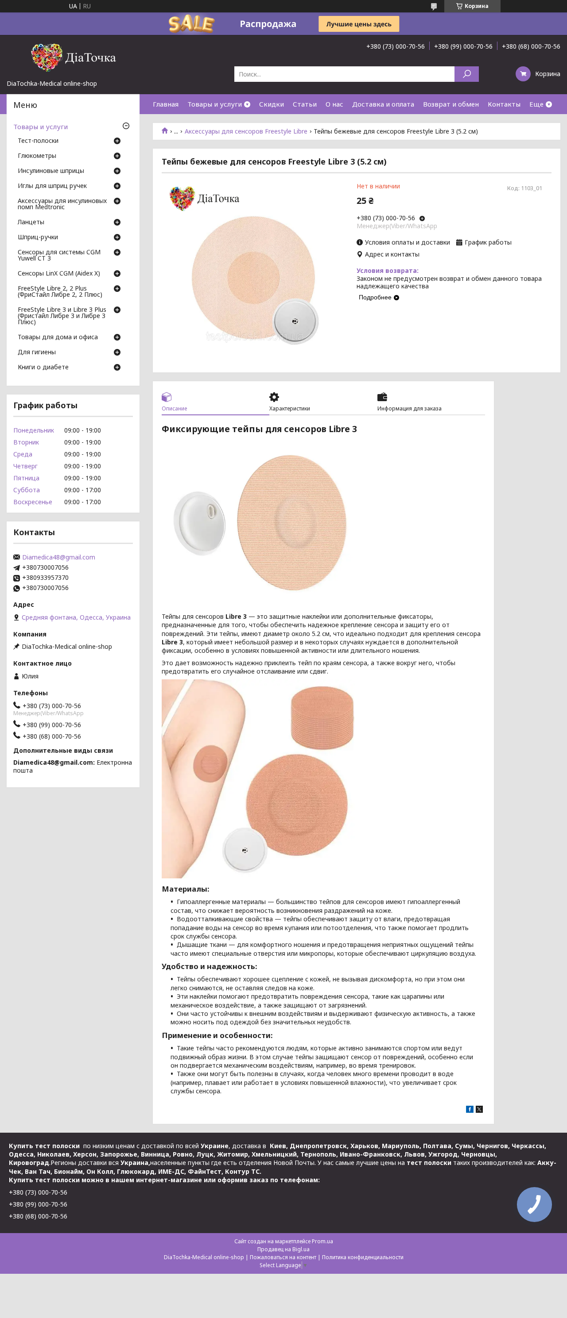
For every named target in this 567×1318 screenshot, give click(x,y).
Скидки (271, 104)
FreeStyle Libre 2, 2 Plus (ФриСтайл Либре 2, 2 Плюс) (60, 292)
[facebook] (470, 1110)
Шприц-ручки (38, 237)
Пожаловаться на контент (283, 1257)
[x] (479, 1110)
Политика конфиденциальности (363, 1257)
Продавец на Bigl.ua (283, 1249)
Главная (166, 104)
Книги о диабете (43, 367)
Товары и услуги (214, 104)
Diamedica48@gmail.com (58, 557)
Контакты (504, 104)
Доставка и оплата (383, 104)
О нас (334, 104)
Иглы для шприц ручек (52, 186)
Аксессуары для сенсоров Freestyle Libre (246, 131)
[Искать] (466, 74)
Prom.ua (322, 1241)
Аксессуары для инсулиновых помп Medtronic (62, 204)
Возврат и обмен (451, 104)
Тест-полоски (38, 141)
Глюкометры (37, 156)
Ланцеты (31, 222)
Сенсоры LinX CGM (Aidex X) (59, 273)
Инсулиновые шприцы (51, 171)
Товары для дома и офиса (58, 337)
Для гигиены (37, 352)
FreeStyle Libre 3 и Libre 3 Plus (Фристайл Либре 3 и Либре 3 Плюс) (62, 316)
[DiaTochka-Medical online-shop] (73, 57)
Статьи (305, 104)
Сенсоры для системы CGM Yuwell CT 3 (59, 255)
